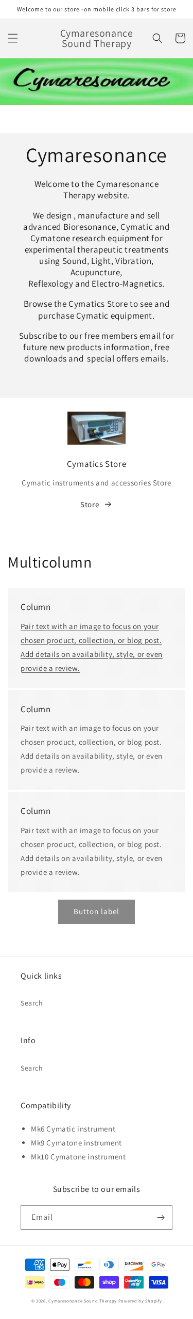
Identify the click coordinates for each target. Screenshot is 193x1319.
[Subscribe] (160, 1217)
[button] (13, 38)
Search (32, 1003)
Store (89, 504)
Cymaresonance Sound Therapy (82, 1301)
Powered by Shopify (140, 1301)
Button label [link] (96, 911)
